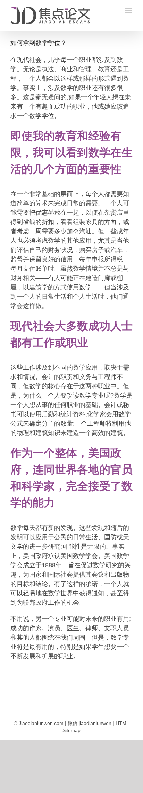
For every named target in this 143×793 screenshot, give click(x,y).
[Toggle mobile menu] (129, 10)
